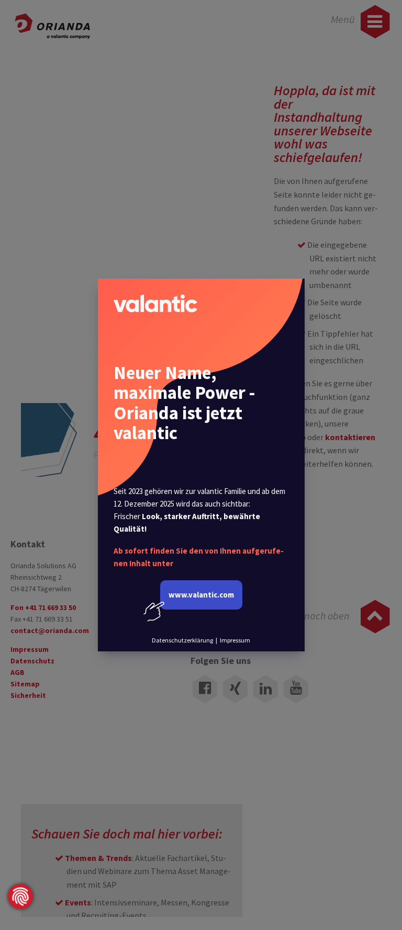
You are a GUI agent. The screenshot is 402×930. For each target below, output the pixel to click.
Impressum (235, 640)
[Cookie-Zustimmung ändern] (20, 896)
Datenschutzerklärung (182, 640)
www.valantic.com (201, 595)
